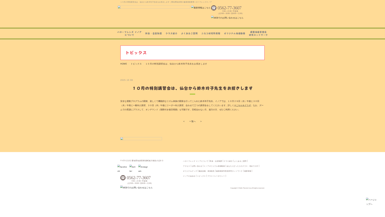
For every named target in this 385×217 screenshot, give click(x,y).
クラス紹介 (171, 33)
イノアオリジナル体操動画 (214, 166)
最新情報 (247, 171)
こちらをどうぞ (243, 105)
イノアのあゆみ (189, 176)
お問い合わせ (197, 166)
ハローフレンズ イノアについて (129, 33)
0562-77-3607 (229, 7)
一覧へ (192, 121)
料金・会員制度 (153, 33)
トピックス (201, 176)
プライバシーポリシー (216, 176)
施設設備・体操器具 (206, 171)
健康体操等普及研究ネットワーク (258, 33)
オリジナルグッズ (190, 171)
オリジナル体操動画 (234, 33)
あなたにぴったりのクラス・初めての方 (242, 166)
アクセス (186, 166)
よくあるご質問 (189, 33)
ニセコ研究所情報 (210, 33)
